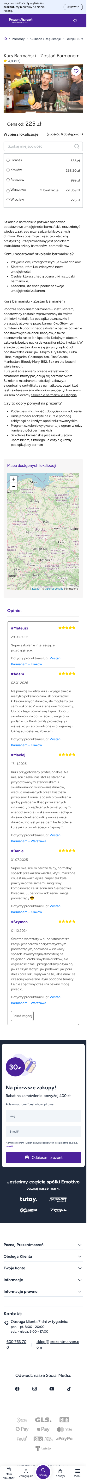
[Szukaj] (77, 146)
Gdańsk (16, 160)
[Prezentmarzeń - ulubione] (75, 21)
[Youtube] (52, 1388)
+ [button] (13, 479)
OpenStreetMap (54, 588)
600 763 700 (16, 1344)
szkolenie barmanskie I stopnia (54, 395)
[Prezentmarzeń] (20, 21)
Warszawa (18, 190)
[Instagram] (34, 1388)
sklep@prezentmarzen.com (57, 1344)
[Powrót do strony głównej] (5, 39)
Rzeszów (17, 179)
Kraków (16, 170)
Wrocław (17, 199)
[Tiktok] (69, 1388)
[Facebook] (17, 1388)
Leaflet (36, 588)
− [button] (13, 486)
